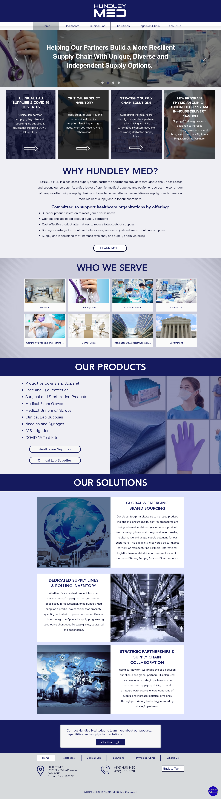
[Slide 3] (113, 83)
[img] (45, 295)
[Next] (204, 58)
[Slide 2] (108, 83)
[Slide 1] (102, 83)
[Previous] (16, 58)
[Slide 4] (119, 83)
